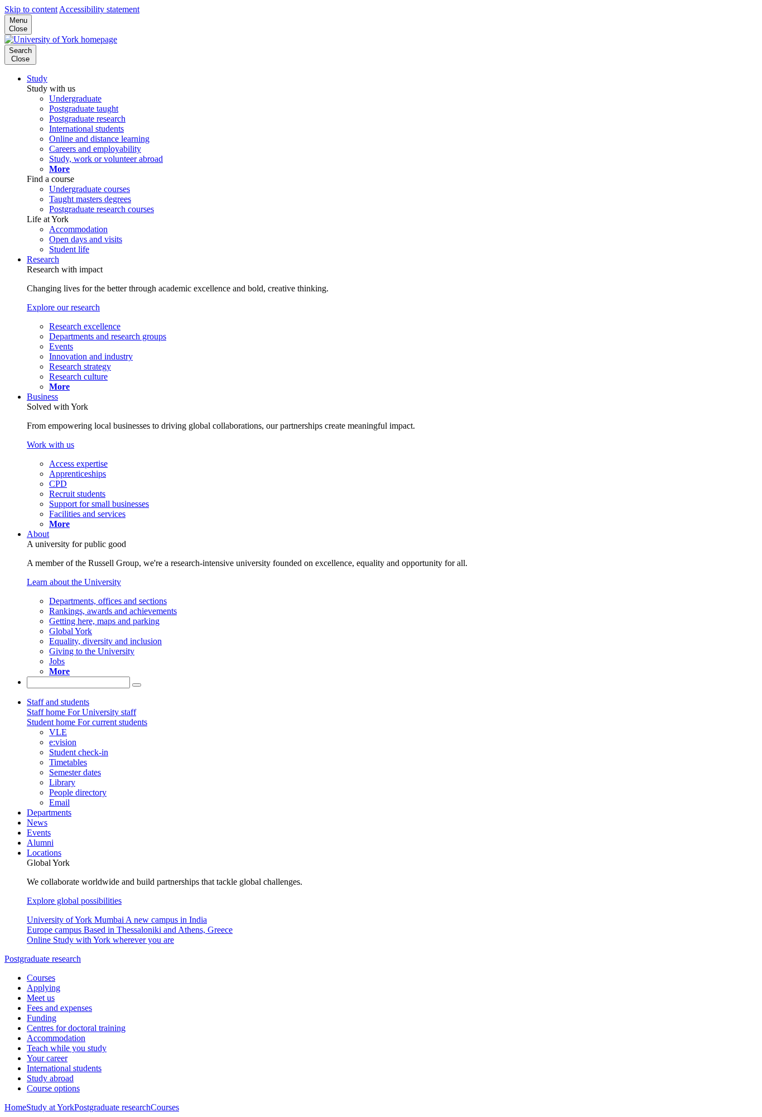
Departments (49, 812)
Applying (43, 988)
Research (43, 259)
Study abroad (50, 1078)
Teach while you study (67, 1048)
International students (64, 1068)
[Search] (136, 685)
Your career (47, 1058)
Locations (44, 852)
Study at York (50, 1107)
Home (15, 1107)
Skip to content (30, 9)
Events (39, 832)
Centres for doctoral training (76, 1028)
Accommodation (56, 1038)
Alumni (40, 842)
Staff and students (58, 702)
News (37, 822)
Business (42, 396)
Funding (41, 1018)
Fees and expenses (59, 1008)
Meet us (41, 998)
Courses (41, 977)
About (38, 534)
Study (37, 78)
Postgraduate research (42, 958)
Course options (53, 1088)
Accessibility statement (99, 9)
